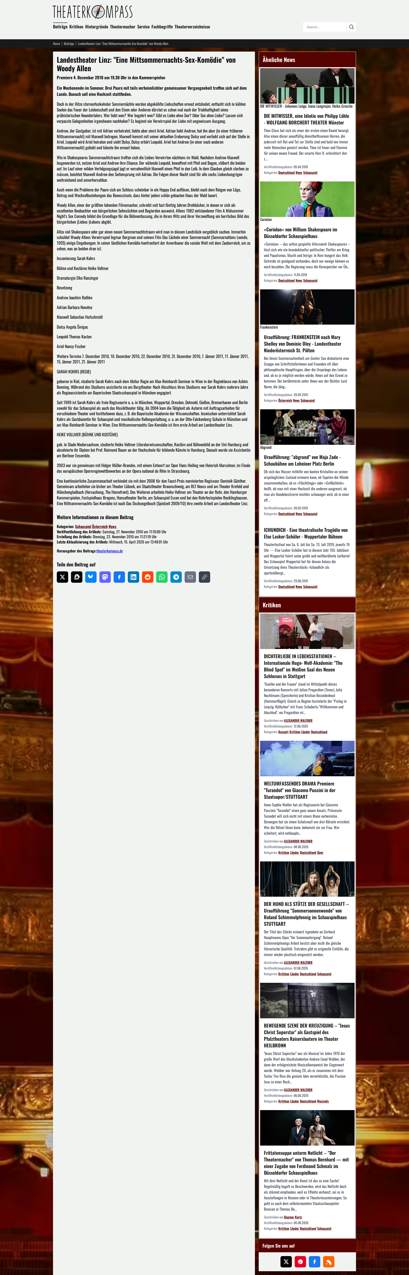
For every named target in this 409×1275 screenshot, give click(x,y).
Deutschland (286, 172)
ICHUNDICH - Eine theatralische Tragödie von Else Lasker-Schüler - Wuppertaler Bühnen (306, 533)
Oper (320, 852)
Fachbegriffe (162, 26)
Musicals (323, 1101)
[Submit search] (351, 27)
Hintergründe (96, 26)
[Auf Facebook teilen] (119, 577)
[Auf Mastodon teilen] (105, 577)
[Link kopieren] (204, 577)
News (112, 526)
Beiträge (60, 26)
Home (56, 43)
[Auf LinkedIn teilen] (133, 577)
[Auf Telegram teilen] (176, 577)
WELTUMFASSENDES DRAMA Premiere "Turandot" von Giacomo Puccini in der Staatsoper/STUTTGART (299, 790)
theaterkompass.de (110, 551)
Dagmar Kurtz (293, 1216)
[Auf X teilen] (62, 577)
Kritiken (76, 26)
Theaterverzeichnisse (192, 26)
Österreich (100, 526)
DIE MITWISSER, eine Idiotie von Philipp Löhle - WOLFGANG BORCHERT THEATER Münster (306, 119)
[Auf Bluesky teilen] (91, 577)
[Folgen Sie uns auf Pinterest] (300, 1261)
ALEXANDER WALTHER (298, 720)
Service (143, 26)
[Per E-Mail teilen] (190, 577)
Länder (305, 731)
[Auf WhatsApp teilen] (162, 577)
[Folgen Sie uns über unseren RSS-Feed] (328, 1261)
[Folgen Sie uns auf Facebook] (314, 1261)
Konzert (283, 731)
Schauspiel (83, 526)
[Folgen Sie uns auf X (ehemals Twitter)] (286, 1261)
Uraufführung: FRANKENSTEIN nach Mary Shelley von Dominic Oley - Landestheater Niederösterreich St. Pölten (302, 343)
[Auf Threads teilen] (76, 577)
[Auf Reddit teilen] (147, 577)
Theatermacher (122, 26)
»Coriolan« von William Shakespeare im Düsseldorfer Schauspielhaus (300, 232)
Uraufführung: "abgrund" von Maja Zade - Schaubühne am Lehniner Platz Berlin (302, 460)
